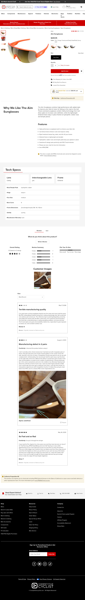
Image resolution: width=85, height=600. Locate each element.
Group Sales (60, 526)
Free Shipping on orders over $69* (62, 79)
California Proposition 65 (67, 98)
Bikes (2, 507)
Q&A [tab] (47, 231)
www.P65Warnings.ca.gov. (42, 480)
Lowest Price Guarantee (59, 85)
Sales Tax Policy (33, 525)
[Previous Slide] (20, 1)
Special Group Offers (35, 519)
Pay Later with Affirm (7, 513)
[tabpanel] (42, 197)
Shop (2, 504)
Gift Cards (4, 528)
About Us (60, 511)
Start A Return (33, 513)
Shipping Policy (33, 528)
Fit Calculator (5, 531)
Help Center (32, 507)
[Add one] (59, 65)
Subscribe (51, 554)
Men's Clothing (5, 28)
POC (52, 31)
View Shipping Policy (50, 156)
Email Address (33, 550)
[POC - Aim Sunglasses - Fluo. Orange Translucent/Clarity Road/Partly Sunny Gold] (3, 32)
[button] (41, 7)
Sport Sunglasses (66, 28)
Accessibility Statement (64, 523)
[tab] (13, 169)
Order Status (32, 516)
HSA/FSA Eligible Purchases (9, 534)
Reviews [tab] (39, 231)
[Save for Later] (81, 71)
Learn (30, 522)
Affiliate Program (62, 520)
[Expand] (81, 91)
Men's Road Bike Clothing (18, 28)
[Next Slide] (65, 1)
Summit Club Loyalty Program (65, 514)
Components (4, 525)
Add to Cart (64, 71)
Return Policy (33, 510)
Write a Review (42, 242)
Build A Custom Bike (7, 510)
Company (60, 504)
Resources (32, 504)
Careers (59, 517)
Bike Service (32, 531)
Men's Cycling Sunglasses (52, 28)
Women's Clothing (6, 519)
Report (64, 422)
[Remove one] (52, 65)
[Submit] (17, 7)
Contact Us (60, 507)
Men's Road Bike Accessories (35, 28)
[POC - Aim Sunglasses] (3, 38)
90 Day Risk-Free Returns (59, 82)
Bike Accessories (6, 522)
